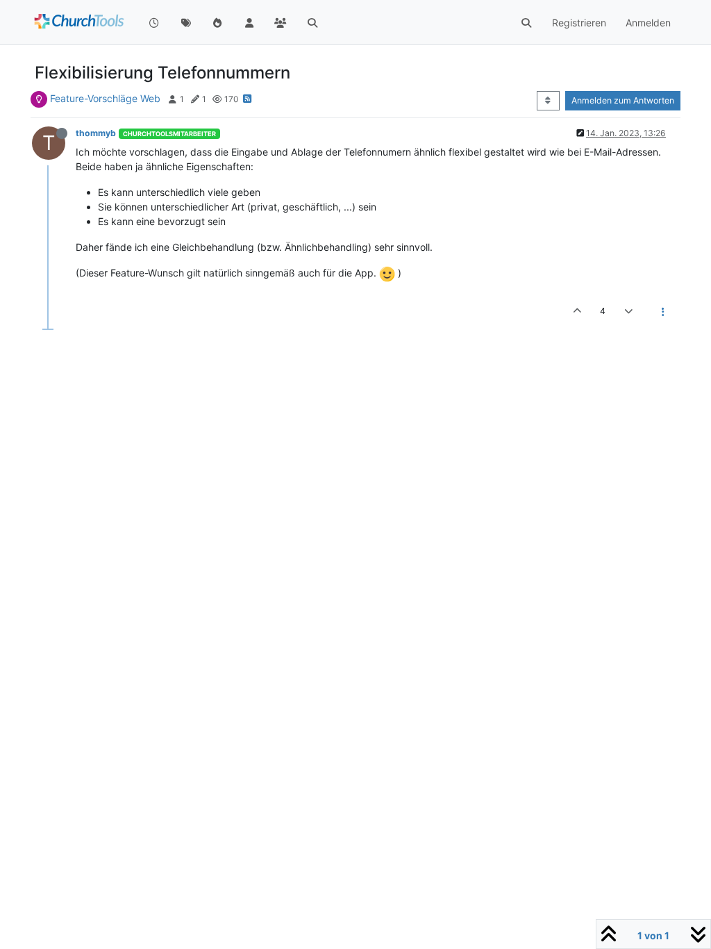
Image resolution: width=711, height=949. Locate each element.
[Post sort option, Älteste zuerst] (548, 100)
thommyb (96, 133)
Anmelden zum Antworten (622, 100)
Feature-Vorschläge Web (105, 98)
